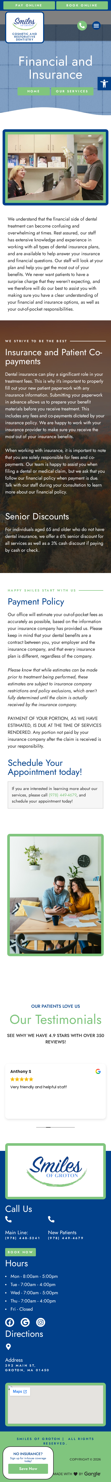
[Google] (25, 1322)
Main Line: (16, 1232)
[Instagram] (40, 1322)
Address (14, 1360)
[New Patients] (51, 1219)
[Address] (8, 1346)
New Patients (62, 1232)
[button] (104, 83)
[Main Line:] (8, 1219)
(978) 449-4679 (62, 795)
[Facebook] (9, 1322)
